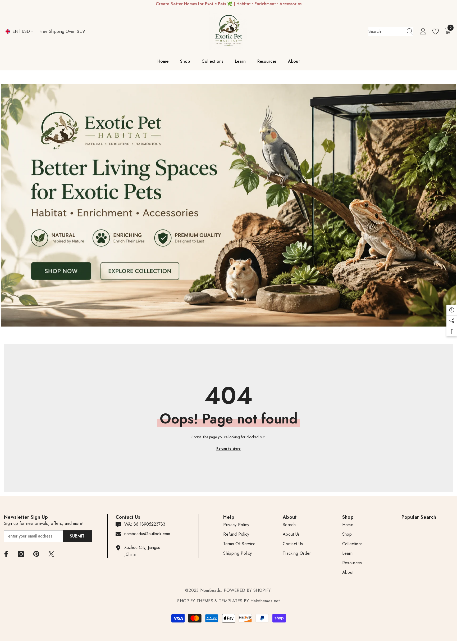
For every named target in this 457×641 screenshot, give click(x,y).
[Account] (423, 31)
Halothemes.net (265, 601)
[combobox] (385, 31)
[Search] (390, 31)
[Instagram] (21, 553)
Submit (77, 536)
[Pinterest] (36, 553)
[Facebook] (6, 553)
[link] (228, 205)
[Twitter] (51, 553)
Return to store (228, 448)
